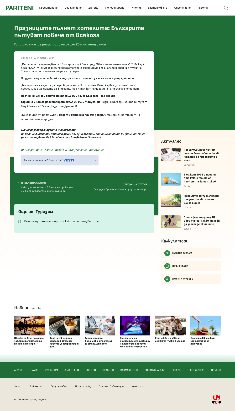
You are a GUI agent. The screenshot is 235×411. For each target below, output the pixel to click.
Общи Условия (59, 386)
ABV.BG (18, 370)
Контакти (138, 386)
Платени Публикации (111, 386)
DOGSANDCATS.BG (155, 370)
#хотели (61, 150)
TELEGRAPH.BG (195, 370)
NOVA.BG (216, 370)
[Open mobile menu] (226, 8)
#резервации (78, 150)
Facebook (58, 137)
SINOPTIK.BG (71, 370)
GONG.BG (90, 370)
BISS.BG (176, 370)
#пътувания (44, 150)
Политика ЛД (83, 386)
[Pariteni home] (19, 8)
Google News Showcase (86, 137)
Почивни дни (180, 266)
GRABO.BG (108, 370)
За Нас (18, 386)
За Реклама (36, 386)
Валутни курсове (182, 279)
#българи (27, 150)
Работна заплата (182, 253)
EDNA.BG (33, 370)
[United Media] (216, 399)
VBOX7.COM (51, 370)
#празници (96, 150)
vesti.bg (36, 308)
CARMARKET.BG (129, 370)
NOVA (31, 68)
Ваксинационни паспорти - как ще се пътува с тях (62, 221)
